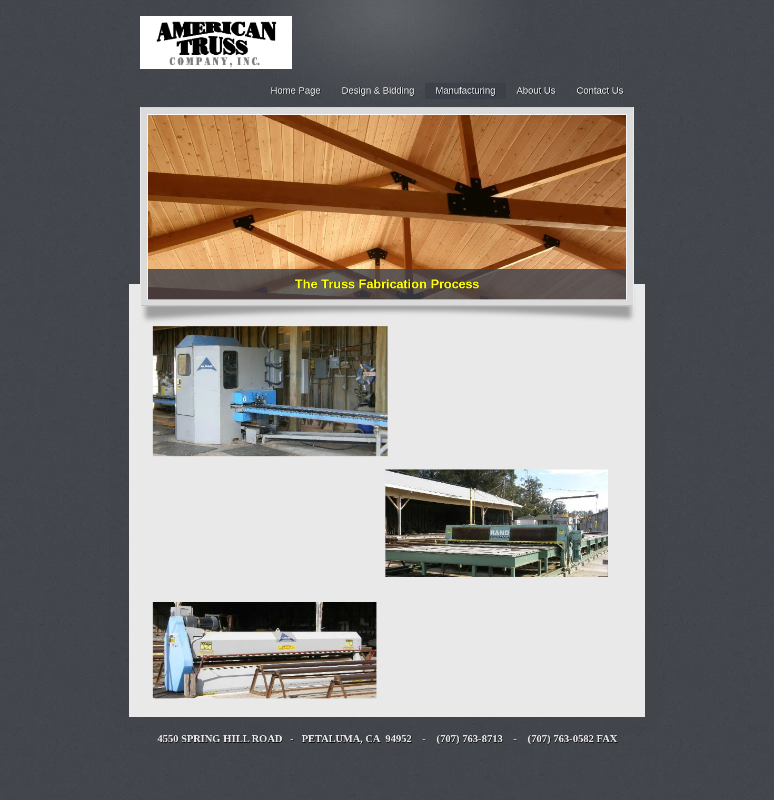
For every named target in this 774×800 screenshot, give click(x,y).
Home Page (296, 90)
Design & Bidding (378, 90)
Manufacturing (465, 90)
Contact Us (600, 90)
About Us (536, 90)
